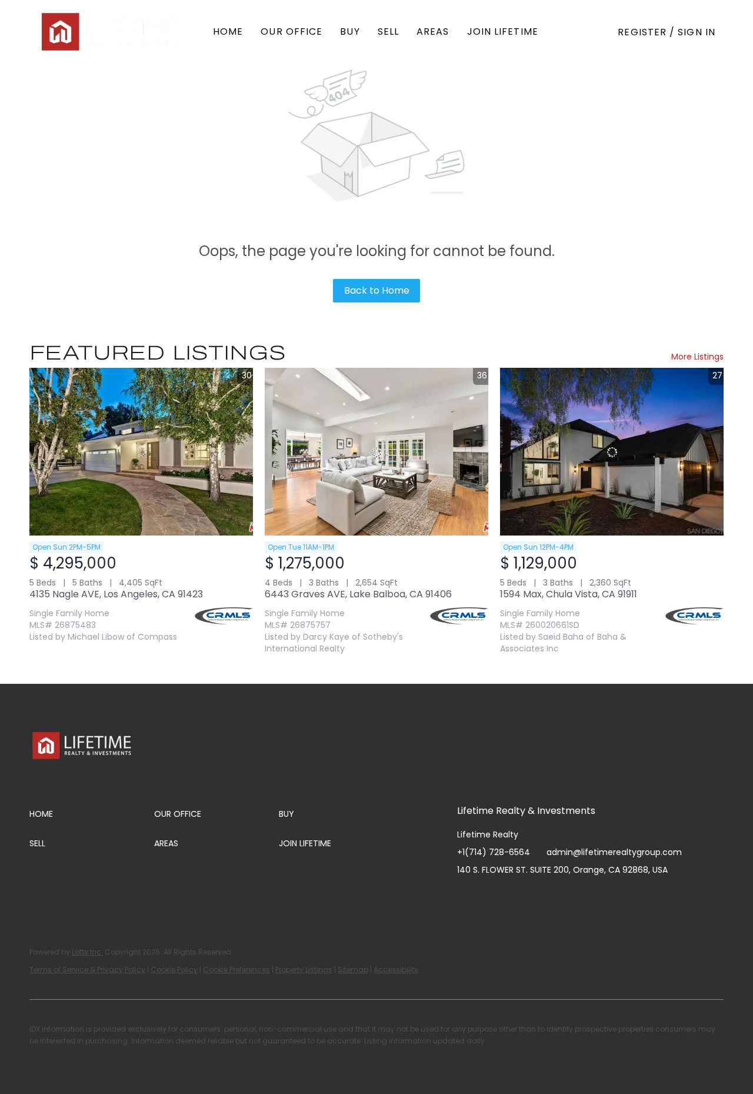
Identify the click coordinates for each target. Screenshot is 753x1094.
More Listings (697, 357)
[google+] (583, 896)
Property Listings (303, 970)
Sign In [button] (696, 32)
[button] (111, 32)
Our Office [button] (291, 31)
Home (228, 31)
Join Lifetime (502, 31)
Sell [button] (388, 31)
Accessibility (396, 970)
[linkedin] (489, 896)
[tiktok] (560, 896)
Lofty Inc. (87, 952)
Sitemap (353, 970)
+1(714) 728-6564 (493, 852)
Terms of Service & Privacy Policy (87, 970)
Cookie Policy (174, 970)
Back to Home (376, 290)
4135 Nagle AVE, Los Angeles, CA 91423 (116, 594)
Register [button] (642, 32)
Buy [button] (349, 31)
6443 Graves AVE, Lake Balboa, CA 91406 (358, 594)
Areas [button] (433, 31)
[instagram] (513, 896)
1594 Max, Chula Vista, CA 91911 (568, 594)
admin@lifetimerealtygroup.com (614, 852)
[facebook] (466, 896)
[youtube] (536, 896)
